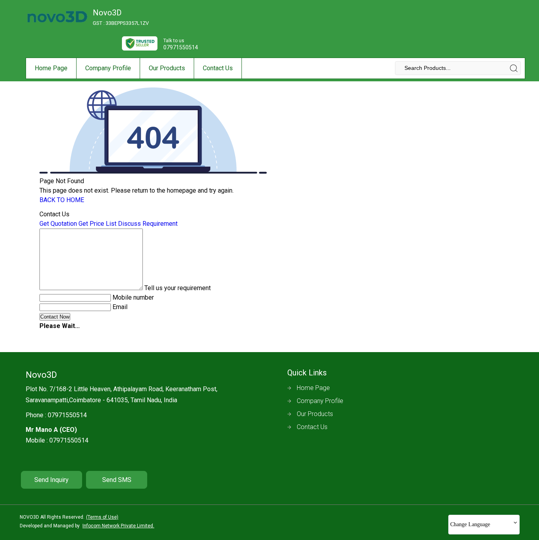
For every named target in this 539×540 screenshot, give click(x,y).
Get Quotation (58, 223)
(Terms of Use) (102, 517)
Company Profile (108, 68)
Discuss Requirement (148, 223)
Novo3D (121, 17)
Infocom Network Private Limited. (118, 526)
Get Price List (97, 223)
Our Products (167, 68)
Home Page (51, 68)
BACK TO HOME (61, 200)
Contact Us (218, 68)
